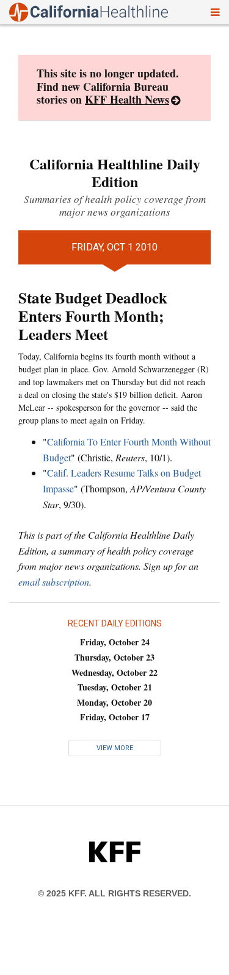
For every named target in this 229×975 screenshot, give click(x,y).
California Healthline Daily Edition (114, 172)
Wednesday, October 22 (114, 672)
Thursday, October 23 (114, 657)
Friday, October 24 (115, 642)
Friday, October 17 (115, 717)
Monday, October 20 (114, 702)
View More (114, 748)
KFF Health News (127, 99)
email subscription (53, 581)
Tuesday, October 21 (115, 687)
